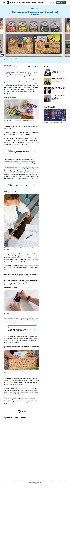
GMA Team (8, 65)
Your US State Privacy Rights (23, 480)
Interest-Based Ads (45, 480)
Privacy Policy (14, 480)
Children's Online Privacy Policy (35, 480)
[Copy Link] (38, 66)
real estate (27, 167)
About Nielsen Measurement (54, 480)
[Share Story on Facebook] (29, 66)
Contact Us (39, 482)
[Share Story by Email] (35, 66)
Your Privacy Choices (32, 482)
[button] (4, 2)
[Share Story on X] (32, 66)
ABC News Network (8, 480)
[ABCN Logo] (11, 2)
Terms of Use (62, 480)
